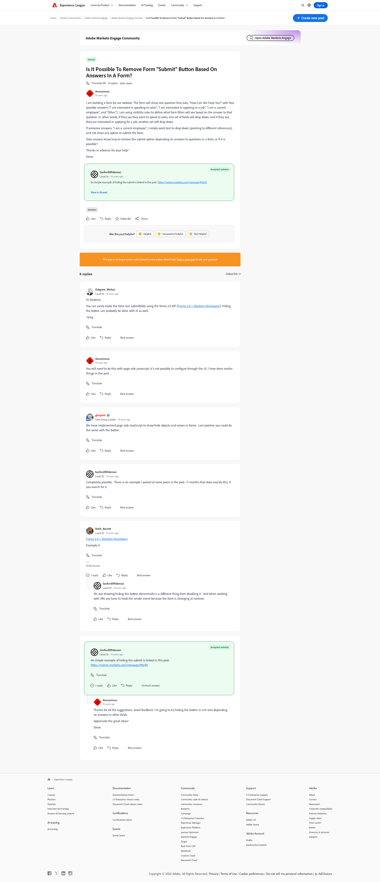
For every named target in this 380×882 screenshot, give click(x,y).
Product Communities (70, 17)
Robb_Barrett (103, 528)
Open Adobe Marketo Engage (273, 38)
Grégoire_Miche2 (105, 289)
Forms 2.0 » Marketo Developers (199, 306)
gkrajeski (100, 415)
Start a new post (186, 259)
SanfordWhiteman (110, 172)
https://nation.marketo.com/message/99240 (182, 182)
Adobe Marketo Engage (96, 17)
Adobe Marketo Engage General (126, 17)
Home (53, 17)
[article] (159, 314)
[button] (310, 18)
